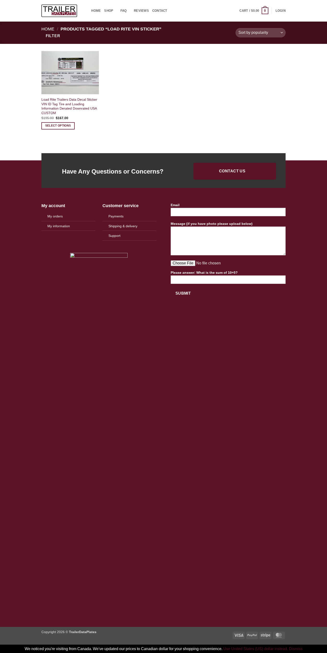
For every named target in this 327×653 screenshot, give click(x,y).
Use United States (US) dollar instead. (255, 649)
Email (175, 205)
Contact (159, 10)
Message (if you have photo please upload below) (212, 224)
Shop (108, 10)
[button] (253, 10)
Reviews (141, 10)
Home (96, 10)
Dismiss (296, 649)
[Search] (86, 10)
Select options (58, 125)
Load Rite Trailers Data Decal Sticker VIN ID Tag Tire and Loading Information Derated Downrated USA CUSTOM (69, 106)
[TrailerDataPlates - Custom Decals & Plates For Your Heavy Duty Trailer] (59, 11)
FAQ (123, 10)
